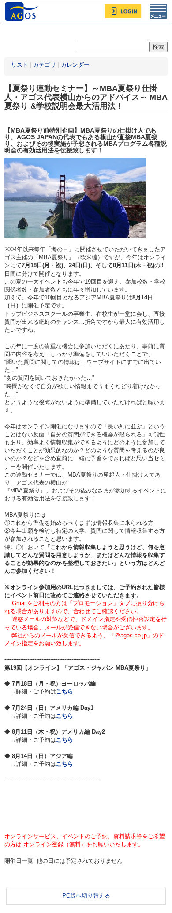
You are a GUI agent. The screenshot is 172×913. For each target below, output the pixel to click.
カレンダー (75, 64)
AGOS (22, 11)
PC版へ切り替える (86, 895)
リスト (19, 64)
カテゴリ (44, 64)
